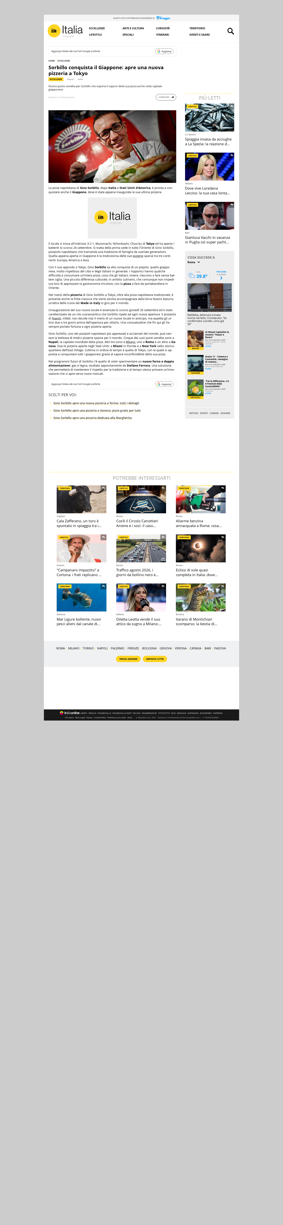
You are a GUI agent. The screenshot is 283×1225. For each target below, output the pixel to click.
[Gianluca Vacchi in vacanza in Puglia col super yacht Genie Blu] (210, 216)
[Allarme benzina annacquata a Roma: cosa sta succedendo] (201, 499)
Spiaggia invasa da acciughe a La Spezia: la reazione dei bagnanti (208, 144)
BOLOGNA (149, 648)
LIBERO (83, 713)
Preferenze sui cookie (116, 718)
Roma (119, 516)
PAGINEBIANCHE (149, 713)
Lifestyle (95, 34)
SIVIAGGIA (181, 713)
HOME (51, 60)
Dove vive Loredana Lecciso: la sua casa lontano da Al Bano (208, 193)
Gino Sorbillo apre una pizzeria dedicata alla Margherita (92, 418)
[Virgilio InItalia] (65, 31)
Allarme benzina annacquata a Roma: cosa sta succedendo (197, 525)
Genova (61, 614)
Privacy (89, 718)
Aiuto (129, 718)
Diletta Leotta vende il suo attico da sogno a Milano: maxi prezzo (138, 624)
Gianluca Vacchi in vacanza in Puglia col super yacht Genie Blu (207, 242)
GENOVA (166, 648)
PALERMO (117, 648)
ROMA (60, 648)
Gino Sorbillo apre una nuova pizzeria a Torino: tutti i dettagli (96, 403)
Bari (187, 232)
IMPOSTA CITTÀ (155, 659)
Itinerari (162, 34)
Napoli (70, 79)
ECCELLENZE (64, 60)
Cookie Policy (100, 718)
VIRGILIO (92, 713)
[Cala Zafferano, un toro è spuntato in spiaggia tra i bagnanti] (81, 499)
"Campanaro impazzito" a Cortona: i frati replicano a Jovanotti (79, 574)
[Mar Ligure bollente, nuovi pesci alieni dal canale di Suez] (81, 597)
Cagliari (61, 516)
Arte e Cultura (133, 28)
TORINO (88, 648)
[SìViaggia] (163, 18)
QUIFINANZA (193, 713)
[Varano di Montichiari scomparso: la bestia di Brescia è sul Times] (201, 597)
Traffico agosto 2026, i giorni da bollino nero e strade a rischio (136, 574)
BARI (208, 648)
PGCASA (137, 713)
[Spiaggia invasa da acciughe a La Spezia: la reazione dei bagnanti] (210, 118)
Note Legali (80, 718)
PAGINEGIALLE (104, 713)
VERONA (181, 648)
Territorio (197, 28)
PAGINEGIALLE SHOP (122, 713)
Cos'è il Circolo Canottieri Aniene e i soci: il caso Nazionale (137, 525)
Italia (80, 79)
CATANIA (195, 648)
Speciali (128, 34)
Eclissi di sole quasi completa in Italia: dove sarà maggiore (195, 574)
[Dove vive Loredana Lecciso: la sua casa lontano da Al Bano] (210, 167)
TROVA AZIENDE (128, 659)
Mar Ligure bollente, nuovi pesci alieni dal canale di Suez (79, 624)
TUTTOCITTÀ (164, 713)
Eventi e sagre (199, 34)
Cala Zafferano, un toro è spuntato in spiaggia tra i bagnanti (78, 525)
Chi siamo (69, 718)
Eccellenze (97, 28)
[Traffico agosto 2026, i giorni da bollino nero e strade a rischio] (141, 548)
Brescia (180, 614)
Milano (130, 342)
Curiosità (163, 28)
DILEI (173, 713)
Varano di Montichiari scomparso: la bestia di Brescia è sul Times (195, 624)
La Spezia (190, 134)
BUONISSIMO (206, 713)
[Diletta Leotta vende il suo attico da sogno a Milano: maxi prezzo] (141, 597)
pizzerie (138, 256)
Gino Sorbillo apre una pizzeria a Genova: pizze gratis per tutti (97, 410)
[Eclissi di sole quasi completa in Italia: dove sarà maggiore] (201, 548)
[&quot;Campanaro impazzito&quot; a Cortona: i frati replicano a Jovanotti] (81, 548)
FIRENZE (133, 648)
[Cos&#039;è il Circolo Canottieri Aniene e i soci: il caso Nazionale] (141, 499)
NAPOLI (102, 648)
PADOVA (220, 648)
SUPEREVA (218, 713)
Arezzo (60, 565)
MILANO (73, 648)
